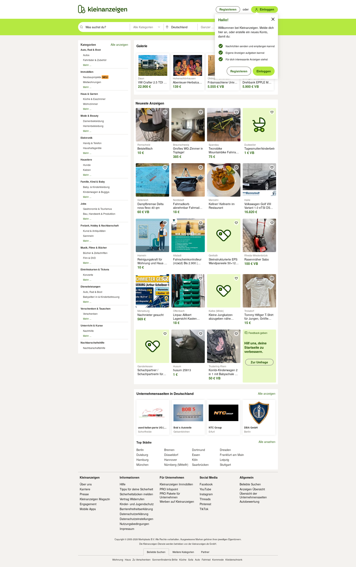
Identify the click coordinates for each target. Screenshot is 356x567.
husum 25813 (182, 370)
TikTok (204, 509)
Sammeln (88, 235)
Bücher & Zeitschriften (95, 253)
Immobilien (87, 72)
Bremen (169, 450)
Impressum (127, 529)
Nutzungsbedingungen (134, 524)
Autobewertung (249, 501)
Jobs (83, 203)
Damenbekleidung (93, 121)
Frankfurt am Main (232, 455)
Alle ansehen (267, 442)
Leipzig (224, 460)
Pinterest (205, 504)
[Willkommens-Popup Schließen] (273, 19)
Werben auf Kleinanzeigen (177, 501)
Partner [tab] (205, 552)
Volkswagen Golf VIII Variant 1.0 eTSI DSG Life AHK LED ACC (258, 207)
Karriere (85, 489)
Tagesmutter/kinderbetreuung (263, 148)
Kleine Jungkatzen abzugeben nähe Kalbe (221, 318)
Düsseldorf (171, 455)
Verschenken (90, 313)
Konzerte (88, 274)
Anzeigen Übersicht (252, 489)
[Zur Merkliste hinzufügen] (165, 112)
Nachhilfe (88, 330)
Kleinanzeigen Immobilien (176, 484)
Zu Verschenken (141, 559)
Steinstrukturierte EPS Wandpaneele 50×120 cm (223, 263)
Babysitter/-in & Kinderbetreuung (101, 296)
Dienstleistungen (90, 286)
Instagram (206, 494)
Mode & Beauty (89, 115)
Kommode (218, 559)
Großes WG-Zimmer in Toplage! (188, 150)
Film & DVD (89, 257)
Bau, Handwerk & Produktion (99, 213)
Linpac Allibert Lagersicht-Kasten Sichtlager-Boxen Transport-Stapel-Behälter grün (185, 322)
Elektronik (87, 138)
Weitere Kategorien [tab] (183, 552)
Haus (128, 559)
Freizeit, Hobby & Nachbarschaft (100, 225)
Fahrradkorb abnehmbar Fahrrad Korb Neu (186, 207)
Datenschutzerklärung (134, 514)
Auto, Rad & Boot (91, 50)
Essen (196, 455)
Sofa (190, 559)
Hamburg (142, 460)
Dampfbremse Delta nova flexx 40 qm (150, 206)
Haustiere (86, 159)
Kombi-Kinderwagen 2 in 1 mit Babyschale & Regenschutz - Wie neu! (223, 375)
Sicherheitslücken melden (136, 494)
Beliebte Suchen (250, 484)
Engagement (88, 504)
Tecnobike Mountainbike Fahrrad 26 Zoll (223, 152)
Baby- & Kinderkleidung (96, 187)
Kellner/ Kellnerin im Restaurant (222, 206)
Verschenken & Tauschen (95, 308)
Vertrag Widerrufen (132, 499)
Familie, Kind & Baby (93, 181)
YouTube (205, 489)
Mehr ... (87, 65)
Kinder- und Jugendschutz (137, 504)
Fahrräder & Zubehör (95, 60)
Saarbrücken (200, 465)
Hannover (170, 460)
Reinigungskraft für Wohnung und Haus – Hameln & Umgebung (151, 263)
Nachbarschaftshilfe (92, 342)
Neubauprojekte (92, 77)
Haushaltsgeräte (92, 148)
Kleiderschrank (233, 559)
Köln (195, 460)
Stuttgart (225, 465)
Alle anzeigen (119, 44)
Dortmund (198, 450)
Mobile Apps (88, 509)
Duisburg (142, 455)
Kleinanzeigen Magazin (95, 499)
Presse (84, 494)
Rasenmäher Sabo (256, 259)
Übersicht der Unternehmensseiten (253, 495)
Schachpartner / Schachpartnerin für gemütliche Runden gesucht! (150, 375)
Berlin (140, 450)
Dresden (225, 450)
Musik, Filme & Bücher (94, 247)
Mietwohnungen (92, 82)
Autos (86, 55)
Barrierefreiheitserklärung (136, 509)
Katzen (87, 169)
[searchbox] (107, 27)
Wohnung (117, 559)
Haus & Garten (89, 94)
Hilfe (122, 484)
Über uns (86, 484)
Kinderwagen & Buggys (96, 192)
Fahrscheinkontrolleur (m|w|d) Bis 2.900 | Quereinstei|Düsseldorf (188, 263)
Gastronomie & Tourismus (97, 208)
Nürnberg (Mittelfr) (176, 465)
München (142, 465)
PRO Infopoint (169, 489)
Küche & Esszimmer (94, 99)
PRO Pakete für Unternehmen (170, 495)
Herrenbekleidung (93, 126)
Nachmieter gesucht (150, 315)
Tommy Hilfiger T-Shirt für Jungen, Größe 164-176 (258, 318)
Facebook (206, 484)
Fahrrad (206, 559)
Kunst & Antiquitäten (94, 230)
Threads (205, 499)
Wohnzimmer (90, 104)
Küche (182, 559)
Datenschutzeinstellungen (136, 519)
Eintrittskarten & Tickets (95, 269)
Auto (197, 559)
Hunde (87, 165)
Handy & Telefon (92, 143)
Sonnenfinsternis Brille (165, 559)
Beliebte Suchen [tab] (156, 552)
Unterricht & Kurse (92, 325)
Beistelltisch (145, 148)
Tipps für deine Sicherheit (136, 489)
